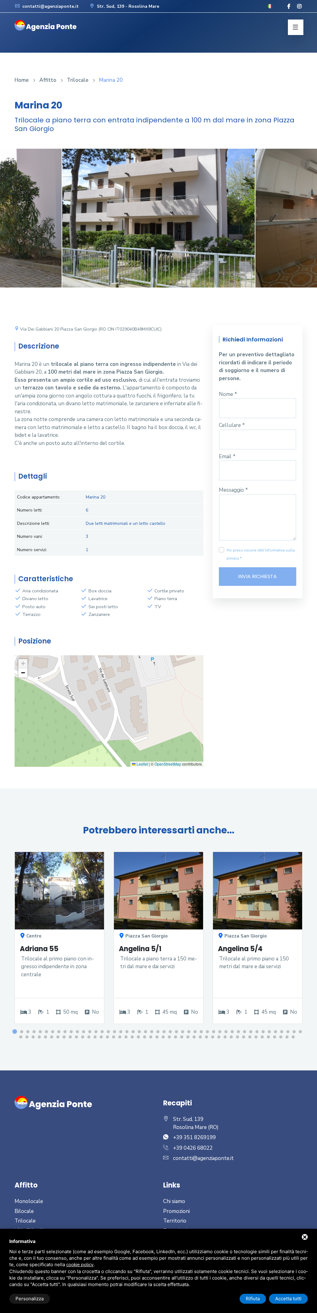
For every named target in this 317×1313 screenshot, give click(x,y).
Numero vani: (30, 536)
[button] (23, 663)
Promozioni (176, 1211)
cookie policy (79, 1265)
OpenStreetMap (167, 763)
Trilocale (78, 80)
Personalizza (29, 1299)
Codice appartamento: (38, 497)
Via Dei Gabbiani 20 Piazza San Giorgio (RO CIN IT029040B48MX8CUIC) (90, 329)
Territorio (174, 1220)
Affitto (47, 80)
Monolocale (29, 1201)
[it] (270, 6)
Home (22, 80)
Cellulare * (232, 425)
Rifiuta (253, 1299)
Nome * (228, 394)
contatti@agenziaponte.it (50, 6)
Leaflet (142, 763)
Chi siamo (174, 1201)
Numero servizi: (32, 550)
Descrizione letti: (33, 523)
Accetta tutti (288, 1299)
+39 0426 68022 (193, 1148)
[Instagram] (299, 7)
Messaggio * (233, 490)
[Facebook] (289, 7)
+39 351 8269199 (194, 1137)
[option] (158, 222)
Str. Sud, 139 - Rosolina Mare (127, 6)
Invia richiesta (257, 576)
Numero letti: (29, 510)
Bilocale (24, 1211)
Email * (227, 456)
